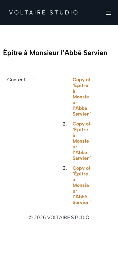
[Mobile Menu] (108, 13)
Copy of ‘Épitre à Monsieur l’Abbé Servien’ (82, 97)
